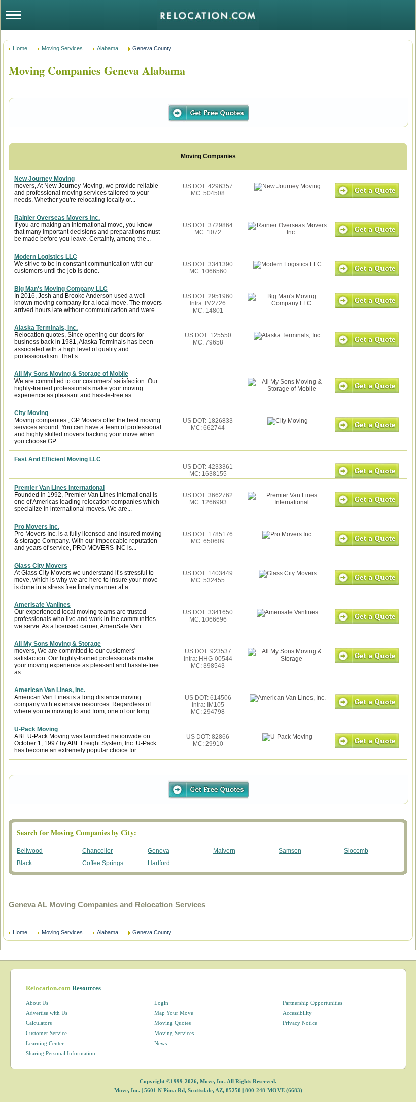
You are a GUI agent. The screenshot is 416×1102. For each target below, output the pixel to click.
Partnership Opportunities (312, 1003)
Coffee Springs (102, 863)
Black (24, 863)
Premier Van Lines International (59, 487)
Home (20, 48)
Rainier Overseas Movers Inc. (57, 217)
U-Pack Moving (36, 729)
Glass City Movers (40, 565)
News (160, 1043)
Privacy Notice (300, 1023)
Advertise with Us (46, 1013)
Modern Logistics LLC (45, 256)
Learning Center (45, 1043)
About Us (37, 1003)
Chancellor (97, 850)
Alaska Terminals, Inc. (46, 327)
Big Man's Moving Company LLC (61, 288)
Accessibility (297, 1013)
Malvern (224, 850)
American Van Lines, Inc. (49, 690)
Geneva (158, 850)
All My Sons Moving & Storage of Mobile (71, 373)
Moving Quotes (172, 1023)
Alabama (107, 48)
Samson (290, 850)
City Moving (31, 413)
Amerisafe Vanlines (42, 604)
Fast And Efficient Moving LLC (57, 459)
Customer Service (46, 1033)
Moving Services (62, 48)
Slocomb (356, 850)
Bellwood (30, 850)
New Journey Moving (44, 178)
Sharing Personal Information (60, 1053)
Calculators (39, 1023)
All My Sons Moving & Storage (57, 643)
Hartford (159, 863)
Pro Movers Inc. (36, 526)
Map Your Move (173, 1013)
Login (161, 1003)
